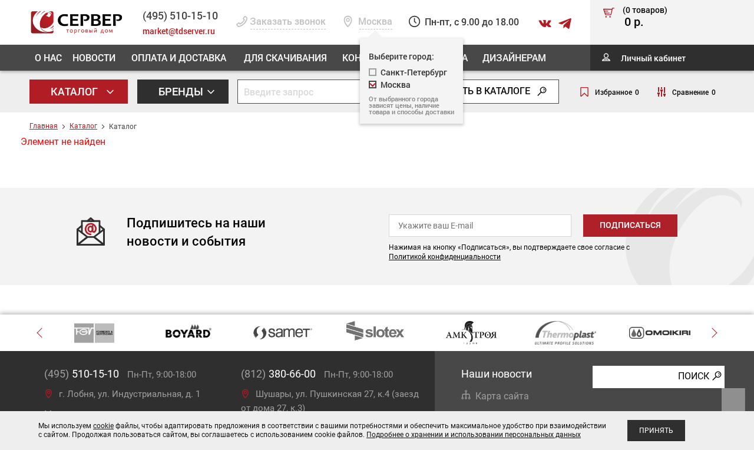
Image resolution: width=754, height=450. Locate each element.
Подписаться (630, 225)
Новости (93, 57)
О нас (48, 57)
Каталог (75, 91)
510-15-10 (180, 15)
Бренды (182, 91)
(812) (278, 374)
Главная (43, 126)
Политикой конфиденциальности (445, 257)
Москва (396, 84)
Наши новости (496, 374)
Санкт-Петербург (414, 72)
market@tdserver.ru (179, 31)
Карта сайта (502, 396)
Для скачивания (285, 57)
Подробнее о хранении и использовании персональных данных (473, 435)
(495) (81, 374)
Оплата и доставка (178, 57)
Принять (656, 430)
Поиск (693, 376)
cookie (103, 426)
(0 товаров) (645, 17)
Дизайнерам (514, 57)
